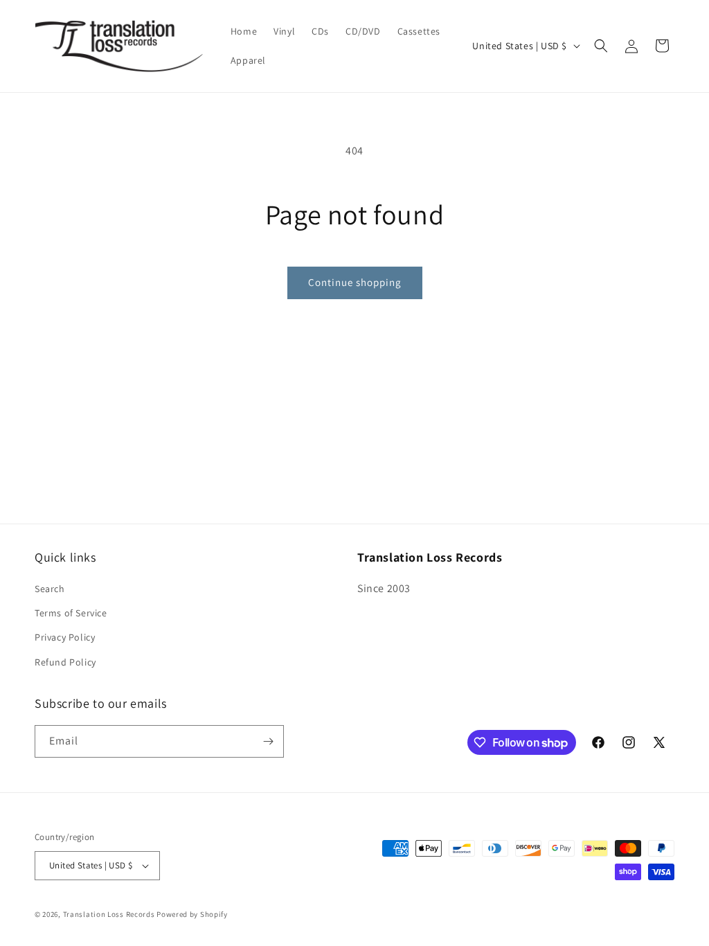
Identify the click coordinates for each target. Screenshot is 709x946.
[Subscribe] (268, 741)
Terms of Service (71, 613)
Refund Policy (65, 662)
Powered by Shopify (192, 914)
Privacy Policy (65, 637)
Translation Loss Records (109, 914)
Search (50, 588)
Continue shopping (355, 282)
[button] (601, 45)
